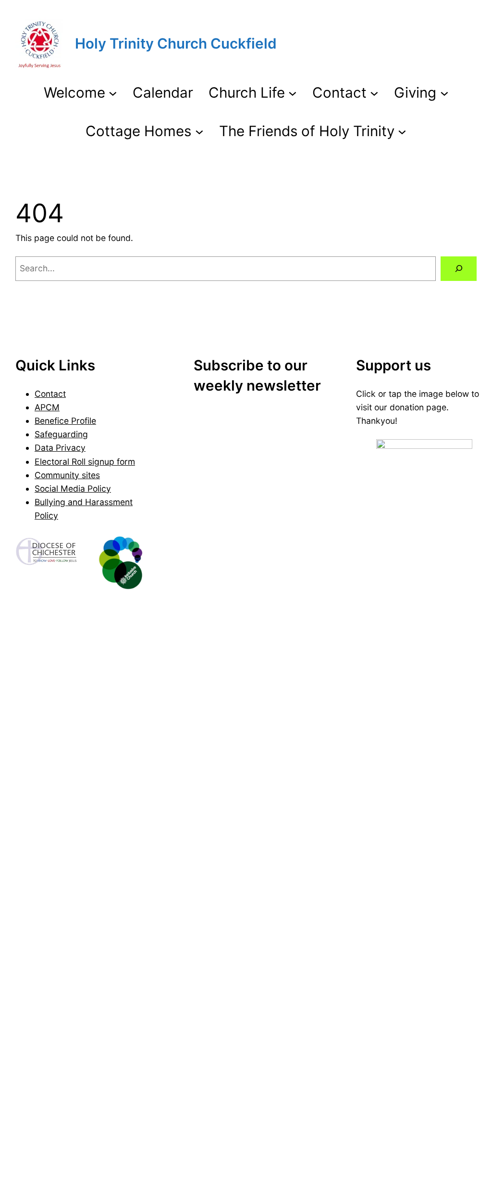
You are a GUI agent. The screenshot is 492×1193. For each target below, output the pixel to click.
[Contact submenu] (374, 93)
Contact (50, 394)
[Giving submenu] (444, 93)
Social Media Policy (73, 488)
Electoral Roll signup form (85, 462)
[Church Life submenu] (292, 93)
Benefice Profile (65, 421)
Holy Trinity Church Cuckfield (176, 43)
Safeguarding (61, 434)
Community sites (67, 475)
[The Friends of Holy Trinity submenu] (402, 131)
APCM (47, 407)
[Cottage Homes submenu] (199, 131)
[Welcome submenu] (113, 93)
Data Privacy (60, 448)
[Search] (459, 268)
